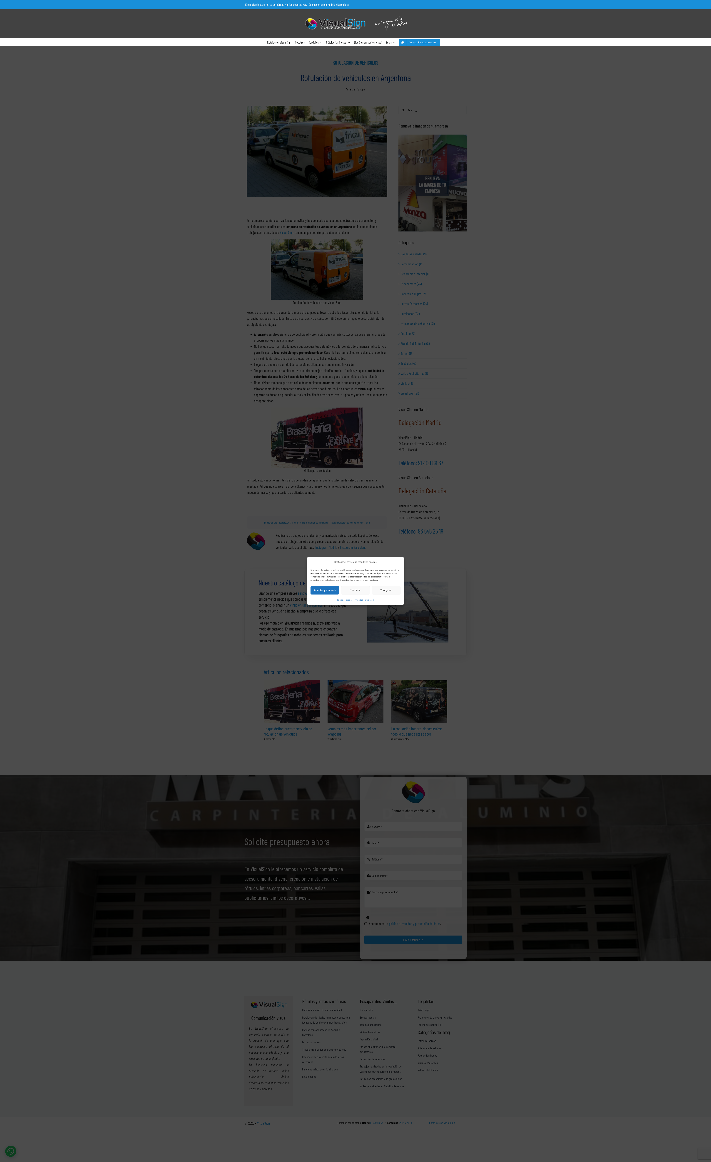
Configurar (386, 590)
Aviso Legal (369, 599)
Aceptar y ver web (325, 590)
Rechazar (355, 590)
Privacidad (358, 599)
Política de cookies (344, 599)
